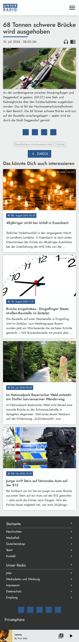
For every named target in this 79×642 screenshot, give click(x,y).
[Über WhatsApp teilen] (44, 132)
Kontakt (11, 556)
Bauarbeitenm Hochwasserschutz (33, 144)
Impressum (13, 585)
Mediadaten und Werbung (23, 579)
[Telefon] (49, 610)
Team (9, 550)
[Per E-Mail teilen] (53, 132)
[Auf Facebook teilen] (26, 132)
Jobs (9, 573)
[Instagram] (39, 610)
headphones (66, 41)
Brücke (60, 144)
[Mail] (21, 610)
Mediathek (12, 537)
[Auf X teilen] (35, 132)
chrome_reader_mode (73, 41)
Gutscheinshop (15, 544)
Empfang (12, 597)
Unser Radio (16, 565)
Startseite (13, 524)
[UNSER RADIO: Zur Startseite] (35, 7)
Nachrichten (14, 531)
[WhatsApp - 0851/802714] (58, 610)
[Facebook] (30, 610)
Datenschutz (13, 591)
